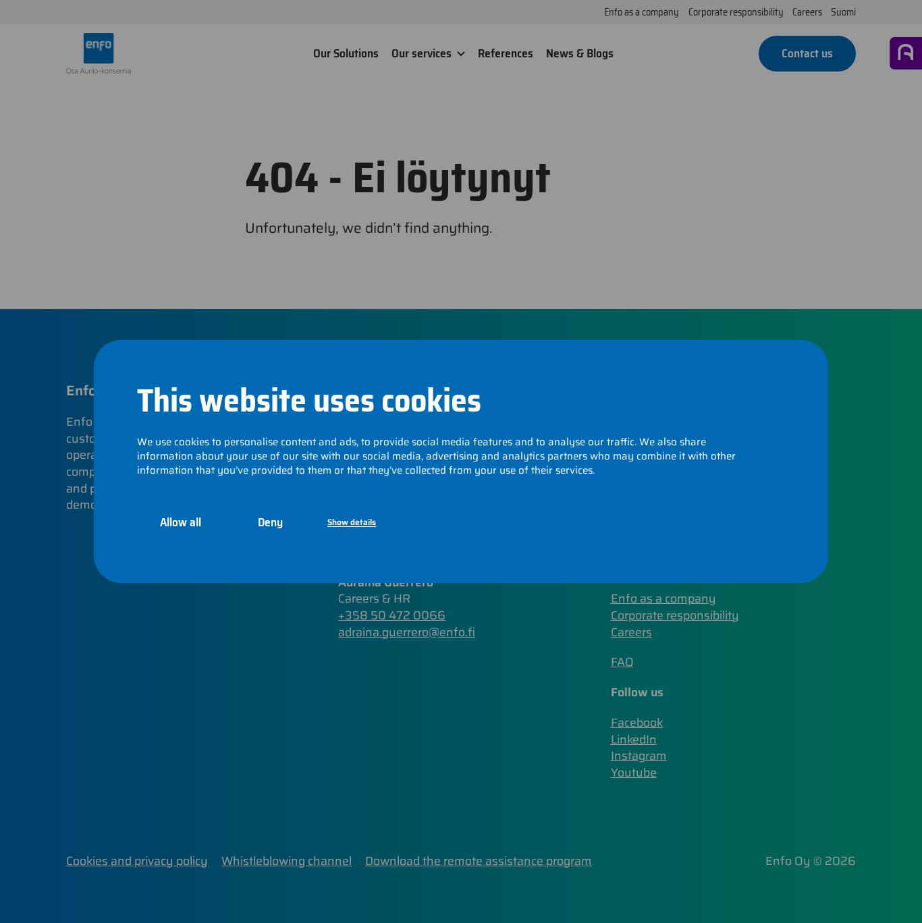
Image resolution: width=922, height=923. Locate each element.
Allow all (180, 522)
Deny (270, 522)
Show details (351, 521)
